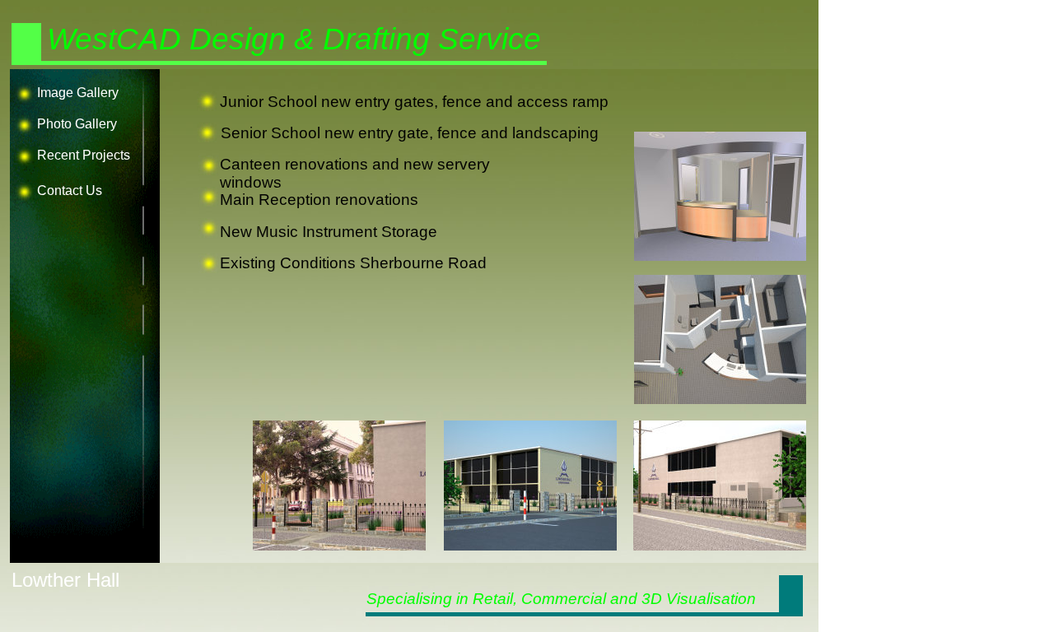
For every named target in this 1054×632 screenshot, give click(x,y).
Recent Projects (83, 155)
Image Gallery (78, 93)
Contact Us (69, 191)
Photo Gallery (77, 124)
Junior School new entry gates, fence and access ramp (414, 101)
